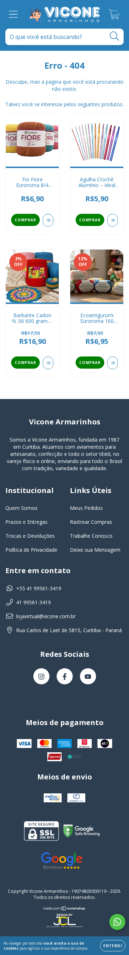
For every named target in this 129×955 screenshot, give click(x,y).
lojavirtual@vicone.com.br (46, 616)
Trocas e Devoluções (30, 535)
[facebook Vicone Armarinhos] (65, 676)
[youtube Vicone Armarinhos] (88, 676)
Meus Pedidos (86, 507)
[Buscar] (114, 36)
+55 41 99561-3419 (38, 588)
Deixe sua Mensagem (95, 549)
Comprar (25, 219)
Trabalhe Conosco (91, 535)
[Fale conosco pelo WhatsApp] (117, 922)
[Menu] (13, 14)
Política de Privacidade (31, 549)
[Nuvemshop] (64, 908)
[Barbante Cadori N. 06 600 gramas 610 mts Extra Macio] (48, 362)
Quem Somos (21, 507)
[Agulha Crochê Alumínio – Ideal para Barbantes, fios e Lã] (112, 220)
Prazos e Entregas (26, 521)
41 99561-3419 (33, 602)
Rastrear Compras (91, 521)
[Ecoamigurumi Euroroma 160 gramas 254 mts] (112, 362)
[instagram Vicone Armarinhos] (41, 676)
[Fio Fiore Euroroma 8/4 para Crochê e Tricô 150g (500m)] (48, 220)
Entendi (112, 945)
